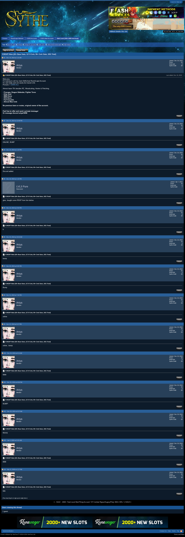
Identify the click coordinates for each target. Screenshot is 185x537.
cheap (20, 44)
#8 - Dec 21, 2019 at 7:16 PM (13, 295)
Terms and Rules (179, 534)
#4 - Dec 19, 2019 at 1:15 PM (13, 179)
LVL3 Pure (22, 186)
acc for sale (11, 44)
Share (179, 116)
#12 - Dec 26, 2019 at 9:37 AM (13, 411)
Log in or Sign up (176, 2)
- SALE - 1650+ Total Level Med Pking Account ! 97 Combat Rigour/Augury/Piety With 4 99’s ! (89, 502)
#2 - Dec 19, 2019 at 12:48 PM (13, 120)
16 (181, 183)
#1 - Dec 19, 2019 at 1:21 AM (12, 57)
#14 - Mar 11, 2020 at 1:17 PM (13, 469)
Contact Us (163, 531)
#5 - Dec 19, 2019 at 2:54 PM (13, 208)
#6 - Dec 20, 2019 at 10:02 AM (13, 237)
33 (181, 62)
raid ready (67, 44)
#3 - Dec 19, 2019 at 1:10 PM (13, 150)
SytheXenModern (8, 531)
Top (178, 531)
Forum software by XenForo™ (18, 534)
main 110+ (42, 44)
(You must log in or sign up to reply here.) (15, 498)
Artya (19, 65)
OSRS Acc (14, 85)
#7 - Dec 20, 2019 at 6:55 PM (13, 266)
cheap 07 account (30, 44)
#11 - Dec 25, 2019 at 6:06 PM (13, 382)
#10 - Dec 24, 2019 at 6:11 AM (13, 353)
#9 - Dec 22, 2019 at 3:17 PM (13, 324)
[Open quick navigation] (182, 38)
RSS (181, 531)
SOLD (127, 502)
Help (169, 531)
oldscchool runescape (54, 44)
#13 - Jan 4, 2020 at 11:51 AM (13, 440)
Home (174, 531)
